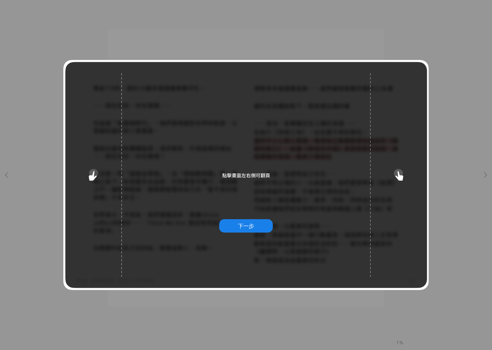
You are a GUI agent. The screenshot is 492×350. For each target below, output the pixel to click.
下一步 (246, 226)
